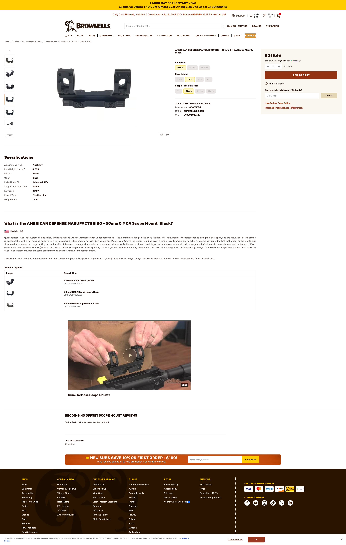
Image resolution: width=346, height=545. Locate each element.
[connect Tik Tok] (273, 503)
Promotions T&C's (209, 493)
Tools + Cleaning (30, 501)
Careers (61, 497)
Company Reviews (66, 488)
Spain (131, 523)
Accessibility (170, 488)
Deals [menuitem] (250, 35)
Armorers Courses (66, 514)
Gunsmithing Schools (211, 497)
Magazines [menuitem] (124, 35)
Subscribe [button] (251, 459)
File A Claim (99, 497)
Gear (24, 510)
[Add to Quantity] (279, 66)
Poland (132, 519)
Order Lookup (100, 488)
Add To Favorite (277, 83)
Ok (256, 540)
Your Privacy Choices (175, 501)
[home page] (88, 26)
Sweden (133, 527)
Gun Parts (27, 488)
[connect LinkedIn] (290, 503)
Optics (16, 42)
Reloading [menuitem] (183, 35)
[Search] (222, 26)
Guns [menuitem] (80, 35)
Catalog (97, 506)
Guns (24, 484)
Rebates (26, 523)
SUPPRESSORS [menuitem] (144, 35)
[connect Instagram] (264, 503)
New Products (29, 527)
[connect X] (281, 503)
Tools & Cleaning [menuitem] (205, 35)
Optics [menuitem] (225, 35)
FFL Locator (63, 506)
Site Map (168, 493)
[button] (268, 15)
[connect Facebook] (247, 503)
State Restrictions (102, 519)
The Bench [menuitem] (272, 26)
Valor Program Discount (105, 501)
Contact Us (98, 484)
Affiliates (61, 510)
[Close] (342, 539)
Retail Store (63, 501)
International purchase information (284, 108)
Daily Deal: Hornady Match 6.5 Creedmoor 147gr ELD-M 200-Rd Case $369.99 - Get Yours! (169, 14)
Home (8, 42)
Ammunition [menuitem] (164, 35)
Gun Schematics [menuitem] (237, 26)
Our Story (62, 484)
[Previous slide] (10, 51)
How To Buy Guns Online (277, 103)
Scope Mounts (50, 42)
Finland (132, 497)
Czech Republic (136, 493)
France (132, 501)
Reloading (27, 497)
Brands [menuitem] (257, 26)
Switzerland (135, 532)
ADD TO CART (301, 75)
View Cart (98, 493)
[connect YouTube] (255, 503)
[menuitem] (70, 35)
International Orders (139, 484)
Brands (25, 514)
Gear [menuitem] (237, 35)
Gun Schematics (30, 532)
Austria (132, 488)
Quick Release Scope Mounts (89, 395)
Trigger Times (64, 493)
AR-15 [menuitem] (91, 35)
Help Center (206, 484)
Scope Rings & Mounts (31, 42)
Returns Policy (100, 514)
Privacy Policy (171, 484)
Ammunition (28, 493)
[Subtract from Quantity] (267, 66)
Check (329, 95)
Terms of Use (170, 497)
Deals (24, 519)
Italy (131, 510)
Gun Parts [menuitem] (106, 35)
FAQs (202, 488)
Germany (133, 506)
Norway (132, 514)
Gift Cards (98, 510)
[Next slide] (10, 129)
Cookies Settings (235, 540)
